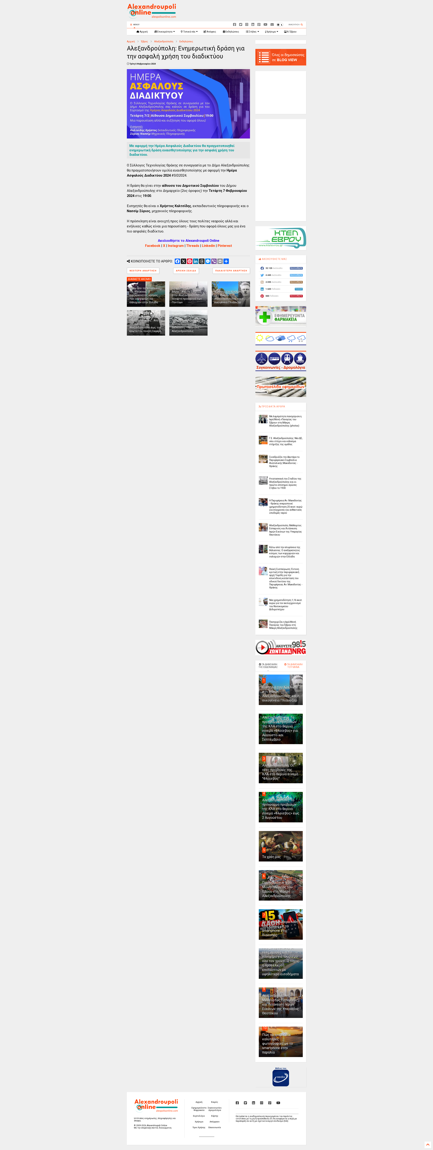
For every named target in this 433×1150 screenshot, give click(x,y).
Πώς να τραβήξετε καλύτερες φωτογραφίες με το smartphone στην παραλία (277, 1043)
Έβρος (144, 41)
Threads (192, 246)
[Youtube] (265, 25)
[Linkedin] (252, 25)
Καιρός (214, 1102)
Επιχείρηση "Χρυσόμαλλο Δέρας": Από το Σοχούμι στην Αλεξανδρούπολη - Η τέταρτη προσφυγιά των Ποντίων (187, 295)
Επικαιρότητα (164, 31)
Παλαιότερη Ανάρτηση (231, 271)
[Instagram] (246, 25)
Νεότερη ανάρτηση (143, 271)
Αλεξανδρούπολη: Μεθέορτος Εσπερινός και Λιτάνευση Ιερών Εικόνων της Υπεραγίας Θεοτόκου (280, 1004)
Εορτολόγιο (199, 1116)
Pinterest (225, 246)
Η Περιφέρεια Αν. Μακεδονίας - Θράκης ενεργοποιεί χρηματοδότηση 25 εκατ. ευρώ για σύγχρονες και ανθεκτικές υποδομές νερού (285, 506)
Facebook (152, 246)
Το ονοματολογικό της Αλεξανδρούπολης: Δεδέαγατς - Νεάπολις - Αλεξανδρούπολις (186, 326)
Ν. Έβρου (292, 31)
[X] (240, 25)
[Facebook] (234, 25)
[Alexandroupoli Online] (151, 17)
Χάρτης (214, 1116)
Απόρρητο (215, 1122)
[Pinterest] (258, 25)
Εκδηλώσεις (232, 31)
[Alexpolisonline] (272, 25)
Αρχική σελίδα (186, 271)
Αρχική (143, 31)
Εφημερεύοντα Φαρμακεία (198, 1109)
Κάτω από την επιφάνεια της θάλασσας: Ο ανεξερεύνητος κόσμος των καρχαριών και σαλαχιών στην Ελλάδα (144, 295)
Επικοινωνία (214, 1127)
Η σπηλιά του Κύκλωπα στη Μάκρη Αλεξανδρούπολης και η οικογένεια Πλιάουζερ (228, 297)
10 (265, 1028)
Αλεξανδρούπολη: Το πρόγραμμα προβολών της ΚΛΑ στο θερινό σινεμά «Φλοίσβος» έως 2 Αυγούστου (280, 809)
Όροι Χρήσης (199, 1127)
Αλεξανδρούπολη (163, 41)
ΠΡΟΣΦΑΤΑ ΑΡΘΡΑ (273, 406)
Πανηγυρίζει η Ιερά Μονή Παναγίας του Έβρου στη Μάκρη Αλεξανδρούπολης (283, 625)
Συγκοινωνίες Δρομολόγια (215, 1109)
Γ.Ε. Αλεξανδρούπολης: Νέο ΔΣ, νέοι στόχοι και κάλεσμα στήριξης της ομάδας (286, 441)
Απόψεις (211, 31)
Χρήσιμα (271, 31)
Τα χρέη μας (271, 857)
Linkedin (208, 246)
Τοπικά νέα (189, 31)
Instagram (176, 246)
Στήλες (252, 31)
